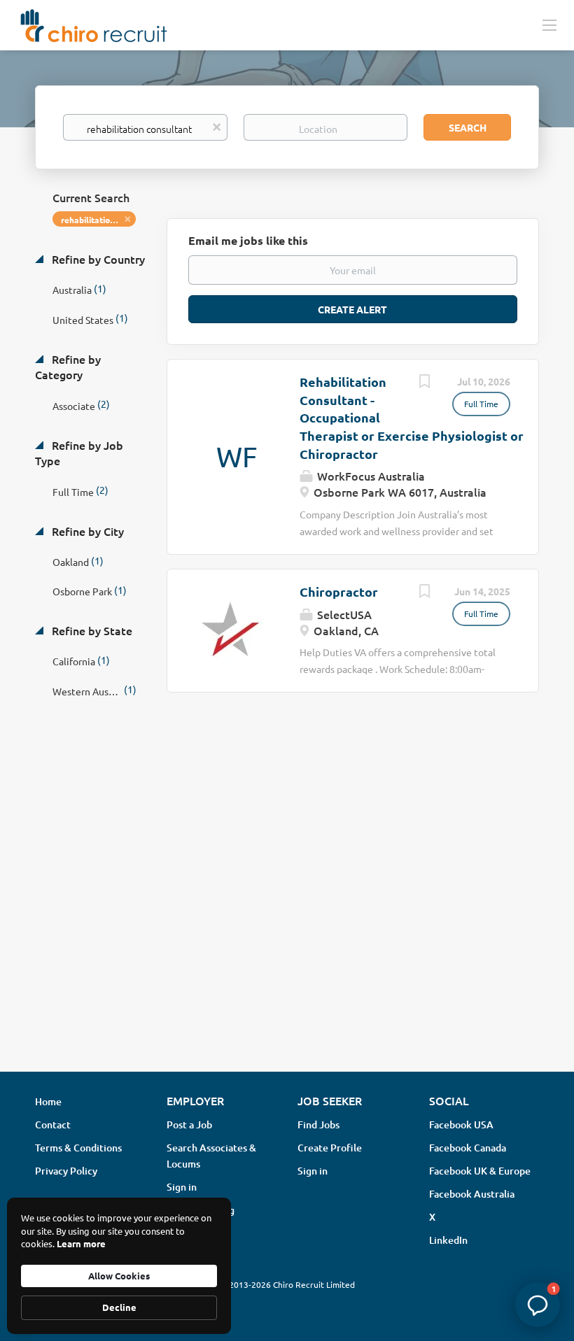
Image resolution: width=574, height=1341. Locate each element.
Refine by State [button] (90, 630)
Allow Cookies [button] (119, 1276)
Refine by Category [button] (68, 367)
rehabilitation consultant (98, 219)
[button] (537, 1304)
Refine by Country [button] (97, 259)
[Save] (424, 382)
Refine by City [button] (86, 531)
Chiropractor (339, 591)
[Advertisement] (287, 950)
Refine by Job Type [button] (79, 453)
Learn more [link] (81, 1243)
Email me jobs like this (248, 240)
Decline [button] (119, 1307)
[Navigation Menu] (549, 24)
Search (467, 127)
